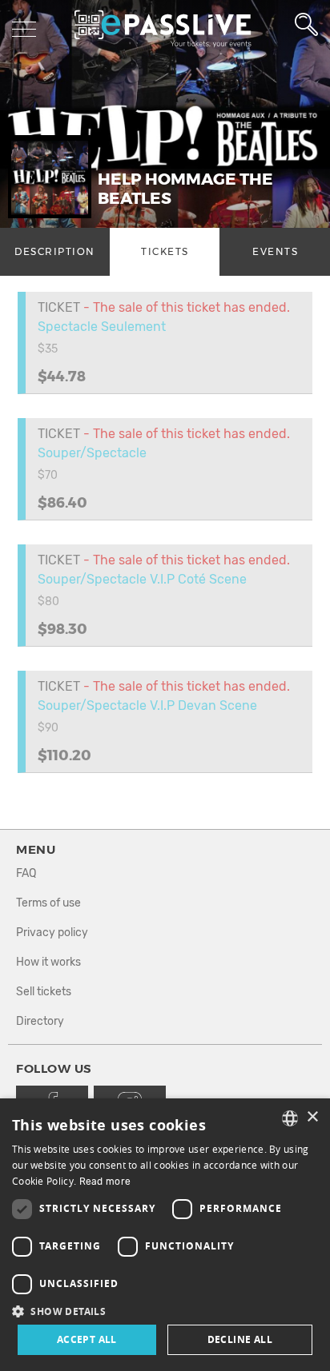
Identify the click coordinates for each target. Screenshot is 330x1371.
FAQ (26, 873)
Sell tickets (43, 991)
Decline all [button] (239, 1339)
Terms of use (48, 903)
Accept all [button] (87, 1339)
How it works (48, 962)
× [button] (312, 1117)
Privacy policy (52, 932)
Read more (105, 1181)
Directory (40, 1021)
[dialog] (165, 1234)
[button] (165, 1310)
